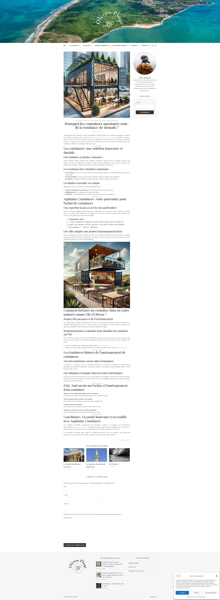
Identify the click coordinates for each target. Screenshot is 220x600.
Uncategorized (112, 120)
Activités (86, 45)
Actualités (74, 45)
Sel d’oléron (113, 464)
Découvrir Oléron (119, 45)
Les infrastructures (98, 120)
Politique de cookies (192, 596)
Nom (65, 486)
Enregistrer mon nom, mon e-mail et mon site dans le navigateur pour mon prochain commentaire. (93, 514)
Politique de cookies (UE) (136, 571)
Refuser (196, 592)
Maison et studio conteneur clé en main (103, 137)
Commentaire (68, 518)
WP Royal (74, 597)
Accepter (182, 592)
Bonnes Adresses (101, 45)
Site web (66, 503)
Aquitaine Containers (82, 427)
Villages (145, 45)
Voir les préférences (210, 592)
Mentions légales (201, 596)
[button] (216, 576)
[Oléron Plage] (110, 20)
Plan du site (132, 567)
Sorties (134, 45)
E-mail (66, 495)
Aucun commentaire (124, 440)
